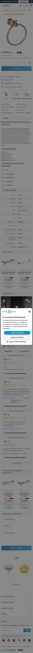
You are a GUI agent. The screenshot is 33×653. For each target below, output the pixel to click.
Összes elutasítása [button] (17, 337)
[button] (16, 342)
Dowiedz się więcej (15, 328)
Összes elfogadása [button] (17, 332)
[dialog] (16, 326)
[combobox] (29, 312)
